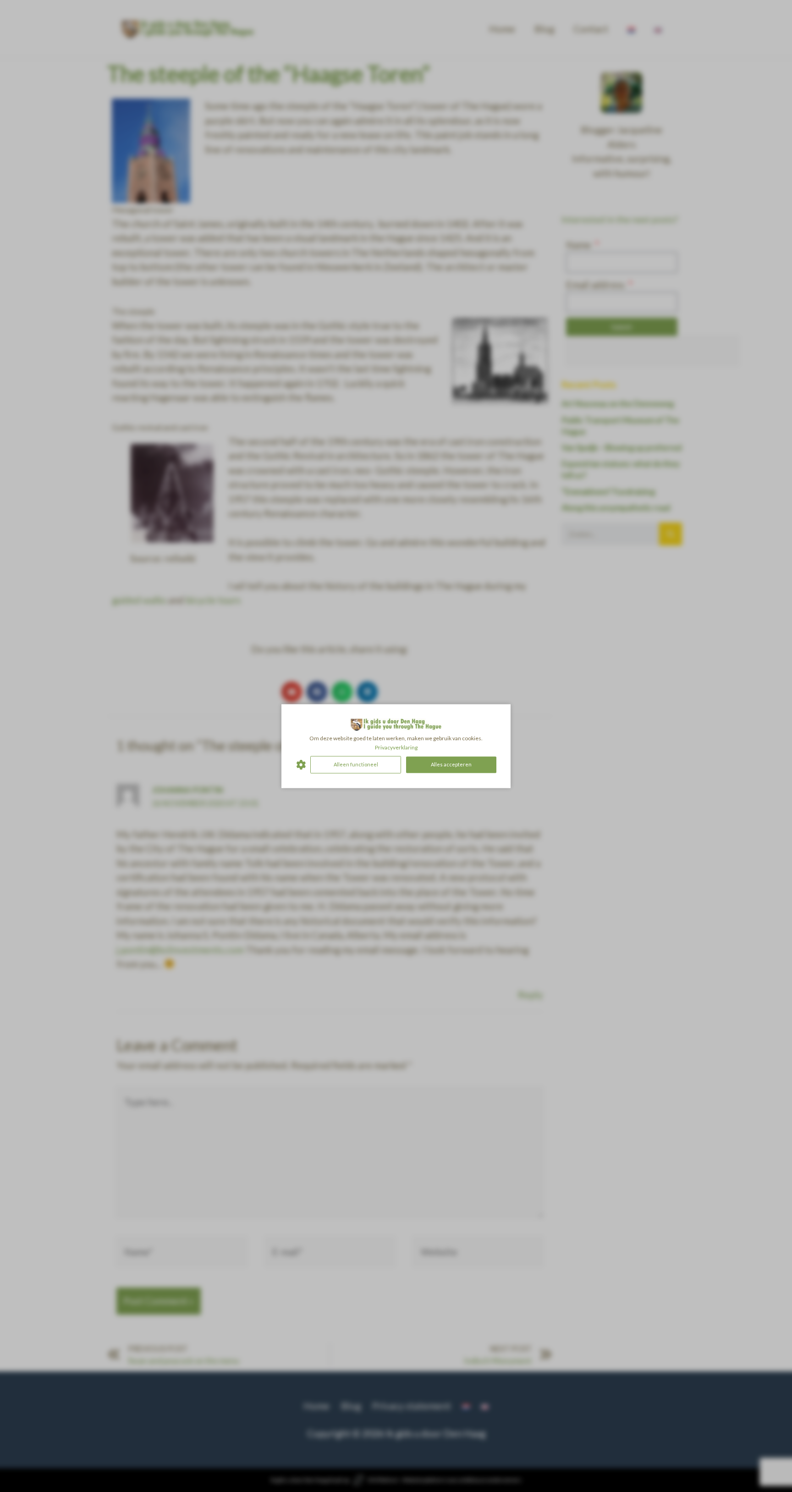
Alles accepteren (451, 764)
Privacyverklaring (396, 747)
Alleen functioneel (356, 764)
